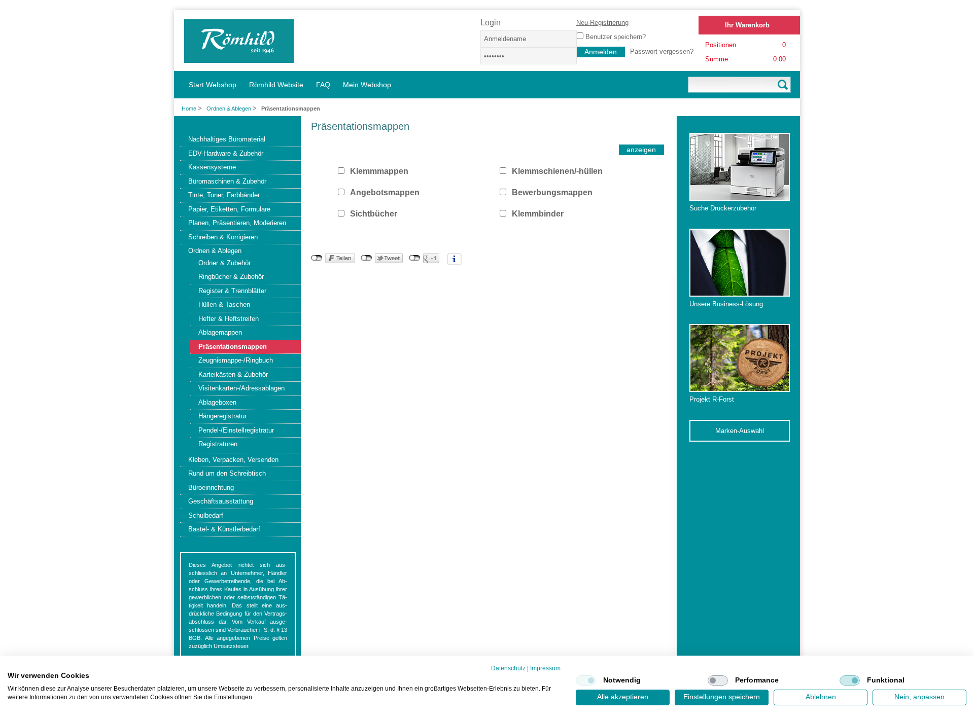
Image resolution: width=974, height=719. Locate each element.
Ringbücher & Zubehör (231, 276)
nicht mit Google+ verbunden (415, 258)
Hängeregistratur (222, 416)
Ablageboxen (217, 402)
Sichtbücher (373, 213)
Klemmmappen (379, 171)
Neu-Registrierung (602, 22)
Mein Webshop (367, 85)
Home (189, 108)
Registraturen (217, 444)
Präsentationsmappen (232, 346)
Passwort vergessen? (661, 51)
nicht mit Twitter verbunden (366, 258)
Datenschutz (508, 668)
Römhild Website (276, 85)
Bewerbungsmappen (552, 192)
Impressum (545, 668)
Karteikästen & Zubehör (233, 374)
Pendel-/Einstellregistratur (236, 430)
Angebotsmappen (385, 192)
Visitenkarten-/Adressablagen (241, 388)
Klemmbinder (538, 213)
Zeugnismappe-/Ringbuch (235, 360)
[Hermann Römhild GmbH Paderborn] (239, 58)
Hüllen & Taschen (224, 304)
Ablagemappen (220, 332)
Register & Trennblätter (232, 291)
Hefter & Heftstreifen (228, 318)
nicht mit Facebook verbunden (317, 258)
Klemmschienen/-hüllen (557, 171)
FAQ (323, 85)
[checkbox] (586, 680)
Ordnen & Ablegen (229, 108)
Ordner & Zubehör (224, 263)
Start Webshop (212, 85)
